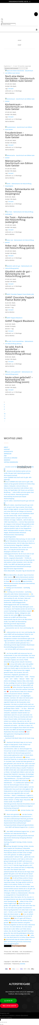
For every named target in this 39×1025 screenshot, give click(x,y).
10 (4, 414)
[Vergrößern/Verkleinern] (0, 1022)
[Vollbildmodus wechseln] (2, 1022)
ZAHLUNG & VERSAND (10, 458)
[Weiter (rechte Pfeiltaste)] (2, 1024)
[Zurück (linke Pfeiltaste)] (0, 1024)
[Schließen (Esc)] (6, 1022)
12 (4, 418)
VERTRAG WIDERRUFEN (11, 462)
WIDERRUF (7, 460)
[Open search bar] (2, 20)
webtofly (22, 964)
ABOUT (6, 447)
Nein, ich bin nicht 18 (9, 1006)
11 (4, 416)
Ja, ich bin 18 (8, 1000)
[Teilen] (4, 1022)
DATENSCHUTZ (8, 451)
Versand (10, 88)
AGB (5, 456)
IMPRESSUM (7, 453)
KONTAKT (7, 449)
